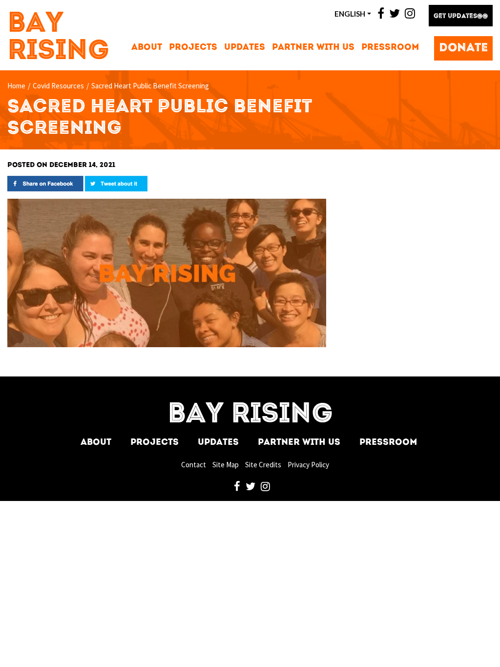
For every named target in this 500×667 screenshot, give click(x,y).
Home (16, 85)
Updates (244, 47)
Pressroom (390, 47)
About (146, 47)
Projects (193, 47)
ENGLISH (349, 13)
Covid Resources (58, 85)
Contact (193, 464)
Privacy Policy (308, 464)
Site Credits (263, 464)
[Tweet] (116, 183)
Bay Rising (58, 38)
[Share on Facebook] (45, 183)
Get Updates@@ (461, 16)
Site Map (225, 464)
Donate (463, 48)
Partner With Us (313, 47)
